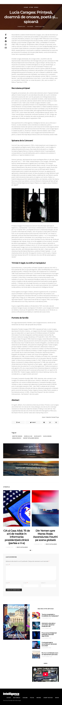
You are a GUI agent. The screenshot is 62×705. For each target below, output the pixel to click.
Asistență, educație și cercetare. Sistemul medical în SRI (48, 624)
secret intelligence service (31, 438)
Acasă (9, 697)
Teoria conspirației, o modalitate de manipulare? (50, 615)
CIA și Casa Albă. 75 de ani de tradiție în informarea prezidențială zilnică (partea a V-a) (16, 537)
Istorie (31, 7)
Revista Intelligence (31, 2)
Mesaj (7, 564)
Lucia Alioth (38, 436)
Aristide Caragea (17, 436)
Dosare (26, 7)
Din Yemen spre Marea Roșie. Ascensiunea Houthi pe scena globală (45, 535)
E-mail (25, 582)
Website (43, 582)
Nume (7, 582)
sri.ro (57, 697)
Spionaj (36, 7)
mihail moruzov (17, 438)
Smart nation (48, 697)
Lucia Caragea (47, 436)
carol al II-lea (28, 436)
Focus (32, 697)
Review (39, 697)
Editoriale (16, 697)
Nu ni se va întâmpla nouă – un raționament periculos (50, 653)
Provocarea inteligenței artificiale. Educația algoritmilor (49, 634)
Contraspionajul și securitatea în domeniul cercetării (49, 644)
